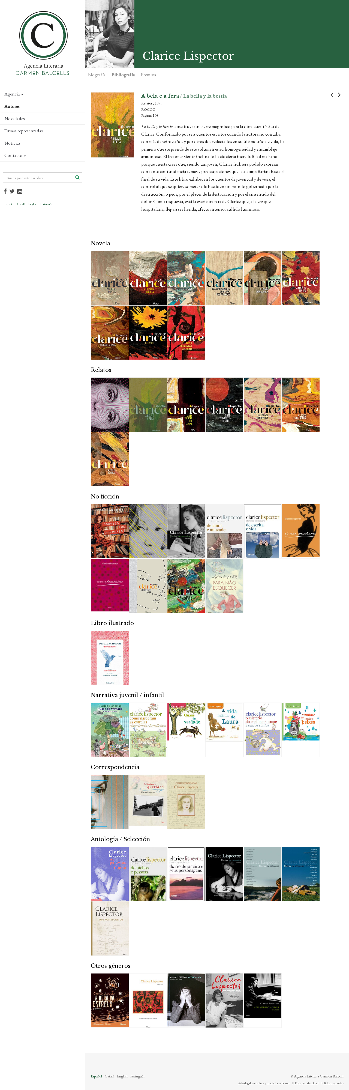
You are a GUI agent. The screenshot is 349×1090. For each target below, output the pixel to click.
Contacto (13, 155)
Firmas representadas (23, 131)
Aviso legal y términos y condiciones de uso (263, 1083)
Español (9, 204)
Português (46, 204)
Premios (148, 74)
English (32, 204)
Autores (12, 106)
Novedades (14, 118)
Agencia (12, 94)
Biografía (97, 74)
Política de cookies (332, 1083)
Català (21, 204)
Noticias (12, 143)
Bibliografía (123, 74)
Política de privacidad (305, 1083)
